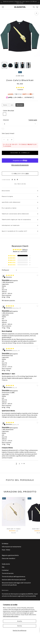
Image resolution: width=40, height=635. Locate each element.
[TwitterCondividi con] (15, 179)
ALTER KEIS (20, 76)
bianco (5, 105)
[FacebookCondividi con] (12, 179)
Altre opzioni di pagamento (20, 165)
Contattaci (5, 570)
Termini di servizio (7, 573)
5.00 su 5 (24, 249)
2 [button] (19, 464)
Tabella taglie (32, 120)
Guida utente (6, 564)
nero (12, 105)
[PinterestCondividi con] (17, 179)
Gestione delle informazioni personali (14, 580)
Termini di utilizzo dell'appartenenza (13, 576)
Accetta (19, 621)
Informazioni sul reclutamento (11, 547)
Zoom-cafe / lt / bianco (14, 528)
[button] (20, 87)
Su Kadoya (5, 543)
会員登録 (10, 94)
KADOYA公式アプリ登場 (20, 2)
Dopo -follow (6, 550)
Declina (19, 626)
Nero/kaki (20, 105)
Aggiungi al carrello (20, 153)
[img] (10, 275)
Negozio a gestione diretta (10, 555)
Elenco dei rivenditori (8, 558)
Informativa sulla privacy (10, 616)
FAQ (3, 567)
